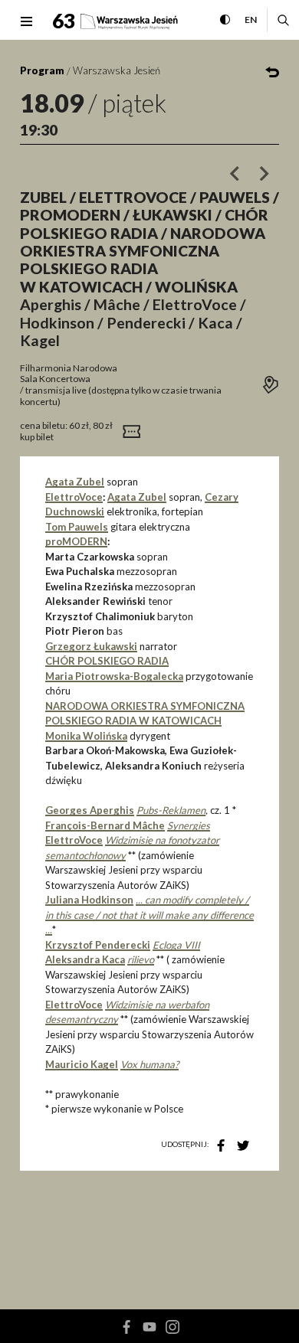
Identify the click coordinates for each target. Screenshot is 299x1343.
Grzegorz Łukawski (91, 646)
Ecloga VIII (176, 945)
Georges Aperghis (89, 810)
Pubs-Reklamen (170, 810)
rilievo (140, 959)
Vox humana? (149, 1064)
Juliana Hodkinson (89, 900)
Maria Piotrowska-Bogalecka (114, 676)
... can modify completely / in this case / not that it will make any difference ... (149, 915)
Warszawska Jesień (116, 70)
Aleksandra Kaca (85, 959)
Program (42, 70)
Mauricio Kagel (81, 1064)
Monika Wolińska (86, 736)
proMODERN (76, 541)
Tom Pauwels (76, 527)
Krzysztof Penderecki (97, 945)
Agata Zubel (74, 481)
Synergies (188, 825)
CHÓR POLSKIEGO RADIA (107, 661)
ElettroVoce (74, 497)
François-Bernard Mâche (105, 825)
